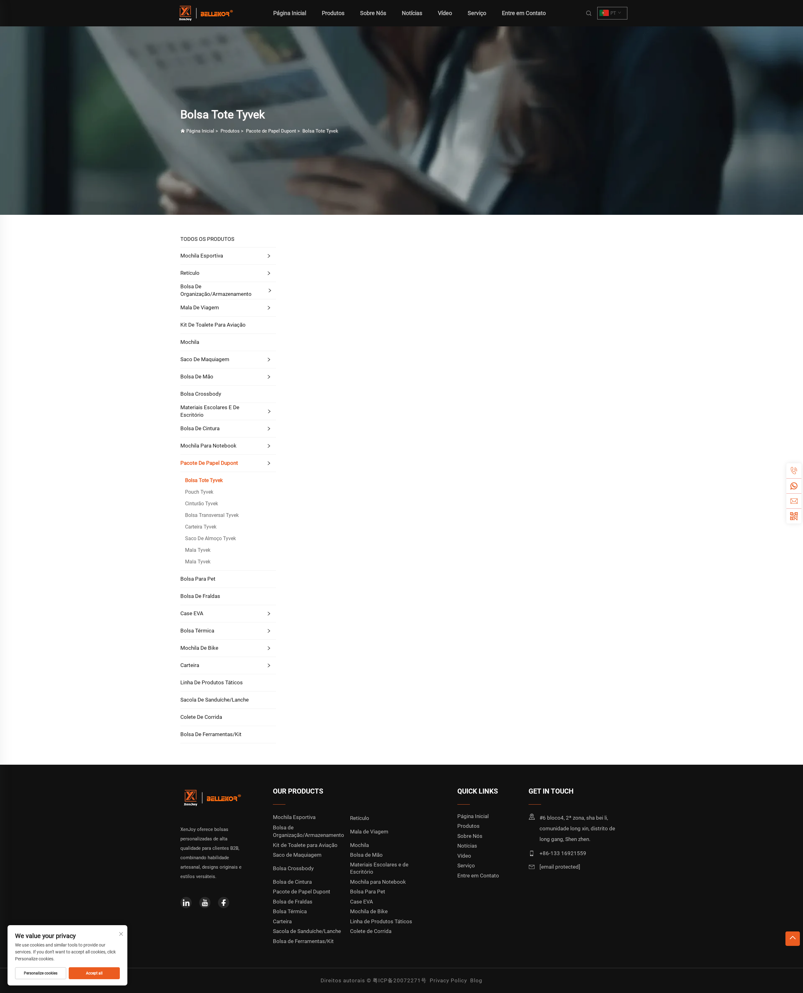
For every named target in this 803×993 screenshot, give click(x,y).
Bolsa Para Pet (197, 579)
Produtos (333, 13)
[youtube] (204, 902)
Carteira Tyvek (200, 527)
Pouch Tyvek (199, 492)
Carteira (189, 665)
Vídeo (445, 13)
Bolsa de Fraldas (200, 596)
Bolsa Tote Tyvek (320, 131)
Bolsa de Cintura (200, 428)
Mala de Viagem (199, 307)
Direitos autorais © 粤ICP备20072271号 (374, 980)
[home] (205, 13)
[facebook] (223, 902)
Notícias (412, 13)
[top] (792, 938)
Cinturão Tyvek (201, 504)
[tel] (793, 470)
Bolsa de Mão (196, 376)
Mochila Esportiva (201, 255)
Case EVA (191, 613)
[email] (793, 500)
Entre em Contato (524, 13)
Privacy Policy (448, 980)
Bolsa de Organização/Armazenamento (216, 290)
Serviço (477, 13)
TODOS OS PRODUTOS (207, 239)
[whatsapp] (793, 485)
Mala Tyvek (197, 550)
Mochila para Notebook (208, 445)
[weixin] (793, 516)
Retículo (189, 273)
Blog (476, 980)
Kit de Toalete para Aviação (213, 325)
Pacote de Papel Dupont (271, 131)
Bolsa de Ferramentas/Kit (211, 734)
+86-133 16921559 (563, 853)
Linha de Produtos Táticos (211, 682)
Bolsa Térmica (197, 630)
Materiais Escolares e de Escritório (209, 411)
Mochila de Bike (199, 648)
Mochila (189, 342)
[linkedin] (186, 902)
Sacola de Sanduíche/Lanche (214, 700)
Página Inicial (289, 13)
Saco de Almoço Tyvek (210, 538)
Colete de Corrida (201, 717)
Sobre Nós (373, 13)
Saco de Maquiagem (204, 359)
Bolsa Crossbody (200, 394)
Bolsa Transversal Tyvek (212, 515)
